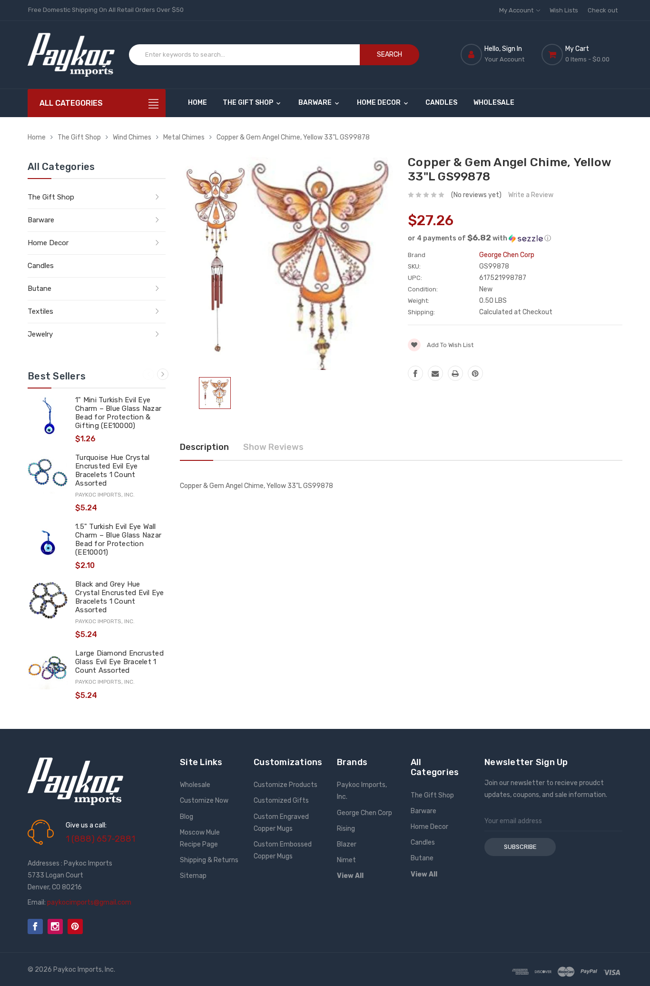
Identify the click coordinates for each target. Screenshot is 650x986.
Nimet (346, 860)
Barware (315, 103)
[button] (515, 238)
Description (204, 447)
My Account (517, 10)
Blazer (346, 844)
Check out (603, 10)
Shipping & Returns (209, 860)
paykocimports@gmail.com (89, 902)
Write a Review (530, 195)
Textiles (40, 311)
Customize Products (285, 785)
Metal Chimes (184, 137)
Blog (186, 817)
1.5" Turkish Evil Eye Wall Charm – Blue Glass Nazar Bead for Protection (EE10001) (118, 539)
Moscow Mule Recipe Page (200, 838)
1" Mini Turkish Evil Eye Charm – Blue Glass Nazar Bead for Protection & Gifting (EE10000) (118, 413)
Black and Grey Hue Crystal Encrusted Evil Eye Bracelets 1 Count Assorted (119, 597)
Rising (346, 829)
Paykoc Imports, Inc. (362, 791)
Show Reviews (273, 447)
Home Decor (379, 103)
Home (197, 103)
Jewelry (40, 334)
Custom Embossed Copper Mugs (283, 850)
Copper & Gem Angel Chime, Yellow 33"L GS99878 (293, 137)
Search (389, 54)
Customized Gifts (281, 801)
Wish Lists (564, 10)
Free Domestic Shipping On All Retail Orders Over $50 (106, 9)
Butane (39, 288)
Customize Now (204, 801)
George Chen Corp (364, 813)
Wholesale (493, 103)
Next (162, 374)
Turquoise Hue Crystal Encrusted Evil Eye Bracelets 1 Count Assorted (112, 470)
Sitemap (193, 876)
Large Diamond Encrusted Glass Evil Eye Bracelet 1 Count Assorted (119, 662)
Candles (441, 103)
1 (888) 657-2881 (100, 839)
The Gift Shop (249, 103)
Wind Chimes (132, 137)
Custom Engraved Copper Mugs (281, 823)
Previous (148, 374)
